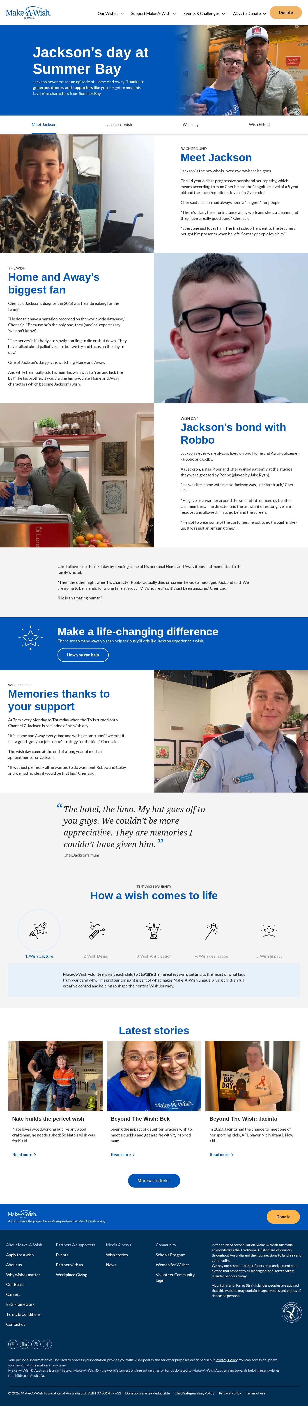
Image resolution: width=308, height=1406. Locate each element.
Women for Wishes (173, 1264)
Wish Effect (259, 124)
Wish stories (117, 1254)
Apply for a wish (20, 1254)
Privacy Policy (226, 1360)
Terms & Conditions (23, 1314)
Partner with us (69, 1264)
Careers (13, 1294)
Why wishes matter (23, 1274)
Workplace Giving (71, 1274)
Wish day (191, 124)
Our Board (15, 1284)
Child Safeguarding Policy (195, 1393)
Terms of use (255, 1393)
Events (62, 1254)
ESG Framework (20, 1304)
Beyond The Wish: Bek (140, 1119)
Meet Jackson (44, 124)
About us (14, 1264)
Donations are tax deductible (147, 1393)
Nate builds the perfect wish (48, 1119)
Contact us (15, 1324)
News (111, 1264)
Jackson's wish (119, 124)
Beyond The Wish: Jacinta (243, 1119)
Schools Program (170, 1254)
